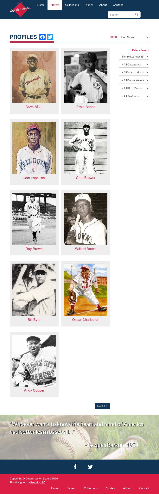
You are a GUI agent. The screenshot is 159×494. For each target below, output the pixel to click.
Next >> (102, 405)
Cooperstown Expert (38, 478)
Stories (89, 4)
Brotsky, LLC (37, 482)
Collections (72, 4)
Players (54, 4)
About (103, 4)
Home (41, 4)
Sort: (112, 36)
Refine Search (140, 50)
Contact (118, 4)
